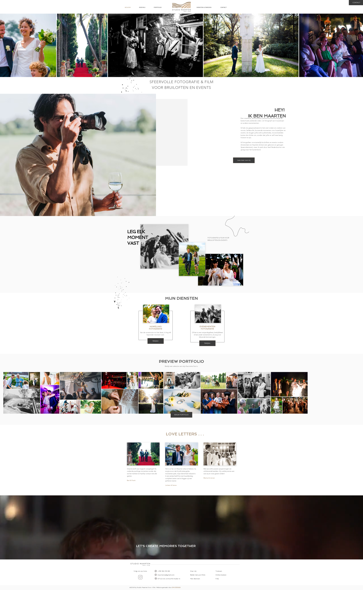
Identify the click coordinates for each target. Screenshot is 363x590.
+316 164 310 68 (164, 571)
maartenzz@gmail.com (166, 575)
